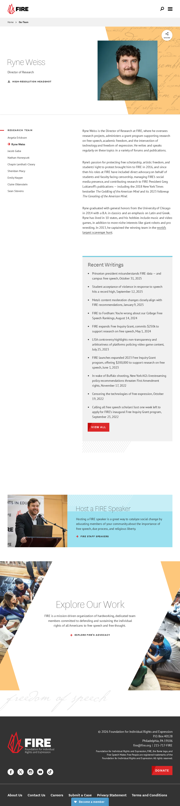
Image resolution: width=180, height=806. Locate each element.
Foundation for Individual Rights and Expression (140, 732)
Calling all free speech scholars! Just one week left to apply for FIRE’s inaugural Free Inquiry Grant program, (126, 412)
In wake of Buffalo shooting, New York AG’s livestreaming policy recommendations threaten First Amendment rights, (129, 380)
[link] (19, 9)
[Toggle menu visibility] (170, 8)
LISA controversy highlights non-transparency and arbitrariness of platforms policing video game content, (128, 344)
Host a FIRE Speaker (103, 508)
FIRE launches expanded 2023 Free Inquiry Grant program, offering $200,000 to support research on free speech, (128, 362)
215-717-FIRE (163, 745)
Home (11, 22)
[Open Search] (162, 9)
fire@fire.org (142, 745)
